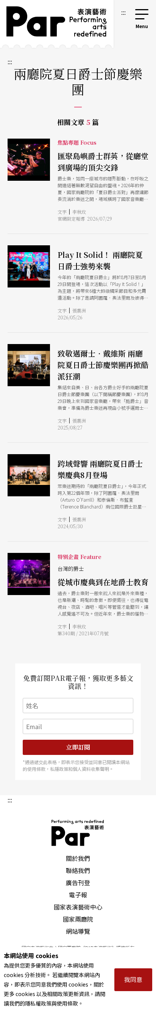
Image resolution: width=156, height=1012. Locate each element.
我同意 (133, 979)
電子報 (78, 894)
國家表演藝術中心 (78, 906)
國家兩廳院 (78, 919)
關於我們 (78, 858)
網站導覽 (78, 931)
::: (123, 12)
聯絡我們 (78, 870)
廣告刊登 (78, 882)
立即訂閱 (78, 747)
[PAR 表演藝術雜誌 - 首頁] (57, 24)
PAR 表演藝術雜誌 (78, 832)
